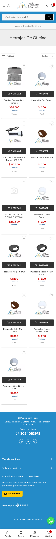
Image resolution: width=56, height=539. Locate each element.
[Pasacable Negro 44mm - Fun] (42, 248)
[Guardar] (24, 66)
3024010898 (30, 433)
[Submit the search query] (49, 17)
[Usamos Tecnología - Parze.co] (15, 505)
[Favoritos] (47, 5)
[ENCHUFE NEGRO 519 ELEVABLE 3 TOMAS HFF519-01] (14, 191)
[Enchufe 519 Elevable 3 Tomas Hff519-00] (14, 133)
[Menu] (3, 6)
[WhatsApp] (21, 441)
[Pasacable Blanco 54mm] (42, 191)
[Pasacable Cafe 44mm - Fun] (14, 305)
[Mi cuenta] (8, 5)
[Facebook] (28, 441)
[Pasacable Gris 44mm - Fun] (14, 362)
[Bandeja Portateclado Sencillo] (14, 76)
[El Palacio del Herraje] (28, 6)
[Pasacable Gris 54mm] (42, 76)
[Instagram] (34, 441)
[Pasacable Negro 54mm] (14, 248)
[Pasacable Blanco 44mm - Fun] (42, 305)
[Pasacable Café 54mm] (42, 133)
